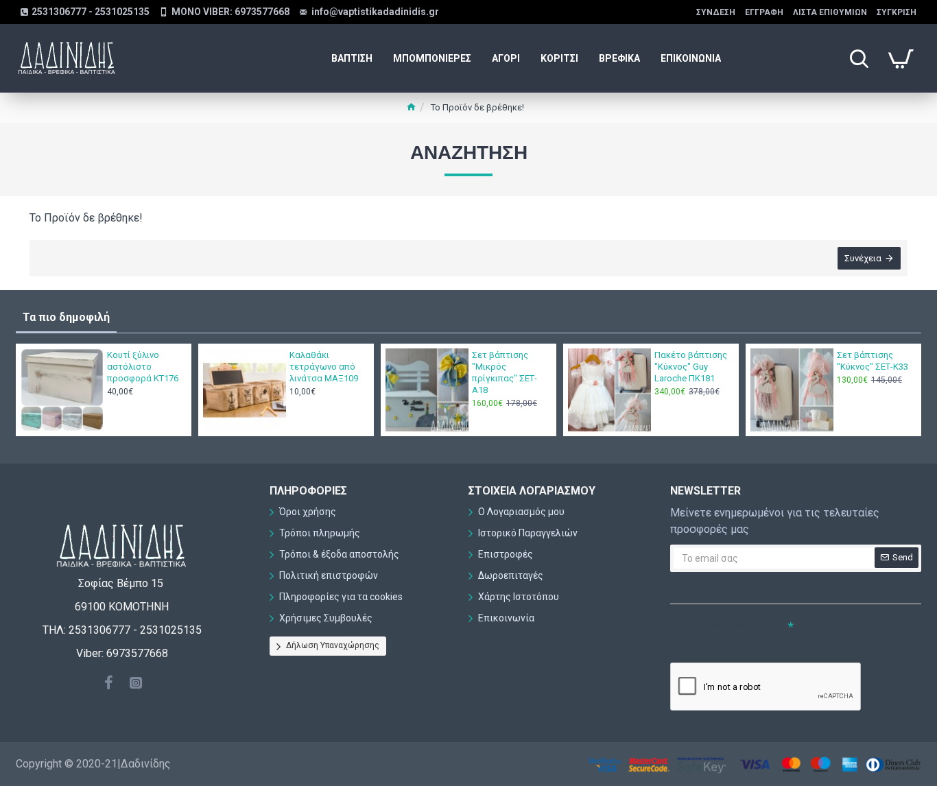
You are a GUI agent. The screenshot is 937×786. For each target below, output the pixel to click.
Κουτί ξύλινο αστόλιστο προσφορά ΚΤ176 (142, 366)
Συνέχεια (862, 258)
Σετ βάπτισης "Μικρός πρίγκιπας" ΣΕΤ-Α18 (504, 372)
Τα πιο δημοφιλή (66, 317)
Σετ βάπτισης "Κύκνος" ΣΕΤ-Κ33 (872, 361)
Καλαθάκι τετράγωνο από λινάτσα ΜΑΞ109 (323, 366)
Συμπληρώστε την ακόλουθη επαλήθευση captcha (717, 639)
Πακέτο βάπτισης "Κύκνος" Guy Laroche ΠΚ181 (690, 366)
